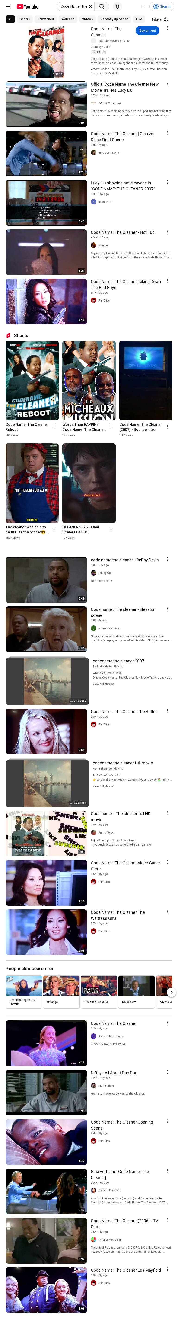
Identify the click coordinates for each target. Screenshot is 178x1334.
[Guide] (8, 6)
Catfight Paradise (109, 1190)
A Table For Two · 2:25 (106, 775)
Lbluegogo (104, 573)
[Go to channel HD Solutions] (94, 1086)
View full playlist (103, 684)
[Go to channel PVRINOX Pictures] (94, 103)
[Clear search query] (90, 6)
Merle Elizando (102, 768)
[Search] (101, 6)
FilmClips (104, 300)
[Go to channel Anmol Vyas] (94, 833)
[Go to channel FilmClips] (94, 301)
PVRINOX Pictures (109, 103)
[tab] (10, 19)
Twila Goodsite (102, 666)
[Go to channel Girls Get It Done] (94, 153)
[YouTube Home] (27, 6)
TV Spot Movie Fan (110, 1239)
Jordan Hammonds (110, 1036)
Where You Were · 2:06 (107, 673)
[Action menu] (167, 28)
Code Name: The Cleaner (106, 31)
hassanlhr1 (105, 202)
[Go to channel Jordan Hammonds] (94, 1036)
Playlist (118, 666)
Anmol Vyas (106, 832)
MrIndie (103, 245)
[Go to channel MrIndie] (94, 245)
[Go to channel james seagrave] (94, 628)
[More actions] (54, 426)
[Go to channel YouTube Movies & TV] (94, 41)
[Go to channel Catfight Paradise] (94, 1191)
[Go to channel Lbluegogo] (94, 573)
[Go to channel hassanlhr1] (94, 202)
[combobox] (74, 6)
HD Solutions (106, 1085)
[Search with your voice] (117, 6)
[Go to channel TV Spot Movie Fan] (94, 1240)
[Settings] (143, 6)
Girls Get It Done (108, 152)
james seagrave (108, 628)
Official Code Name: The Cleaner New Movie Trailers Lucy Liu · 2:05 (135, 677)
